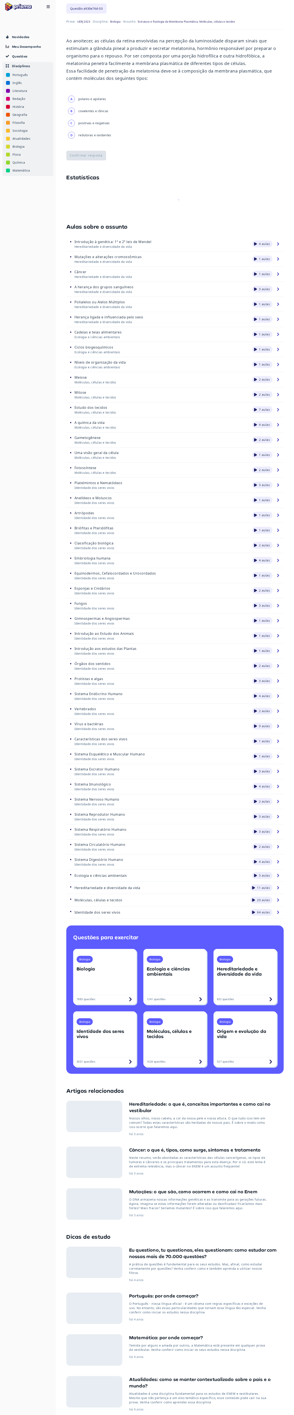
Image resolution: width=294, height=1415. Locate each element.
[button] (28, 119)
